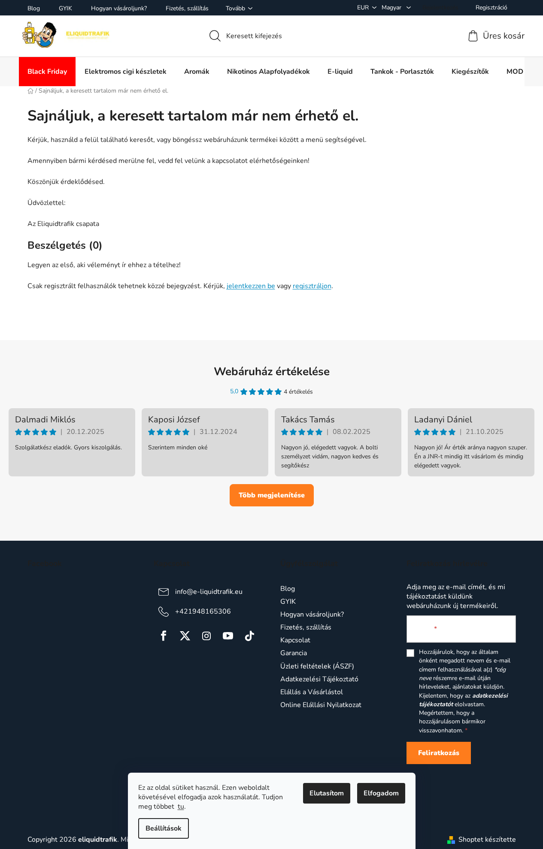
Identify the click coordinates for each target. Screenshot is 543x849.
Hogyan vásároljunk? (119, 8)
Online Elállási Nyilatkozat (320, 705)
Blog (33, 8)
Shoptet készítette (487, 839)
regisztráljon (312, 286)
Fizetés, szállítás (187, 8)
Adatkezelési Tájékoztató (319, 679)
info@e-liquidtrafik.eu (209, 591)
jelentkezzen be (251, 286)
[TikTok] (249, 636)
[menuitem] (47, 71)
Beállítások (164, 828)
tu (181, 806)
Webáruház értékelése (272, 371)
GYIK (65, 8)
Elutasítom (326, 793)
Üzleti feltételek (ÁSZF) (317, 666)
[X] (185, 636)
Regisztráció (491, 7)
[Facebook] (163, 636)
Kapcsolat (295, 640)
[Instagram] (206, 636)
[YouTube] (228, 636)
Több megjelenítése (272, 495)
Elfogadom (381, 793)
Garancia (293, 653)
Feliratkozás (438, 753)
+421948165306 (203, 611)
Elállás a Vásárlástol (311, 692)
